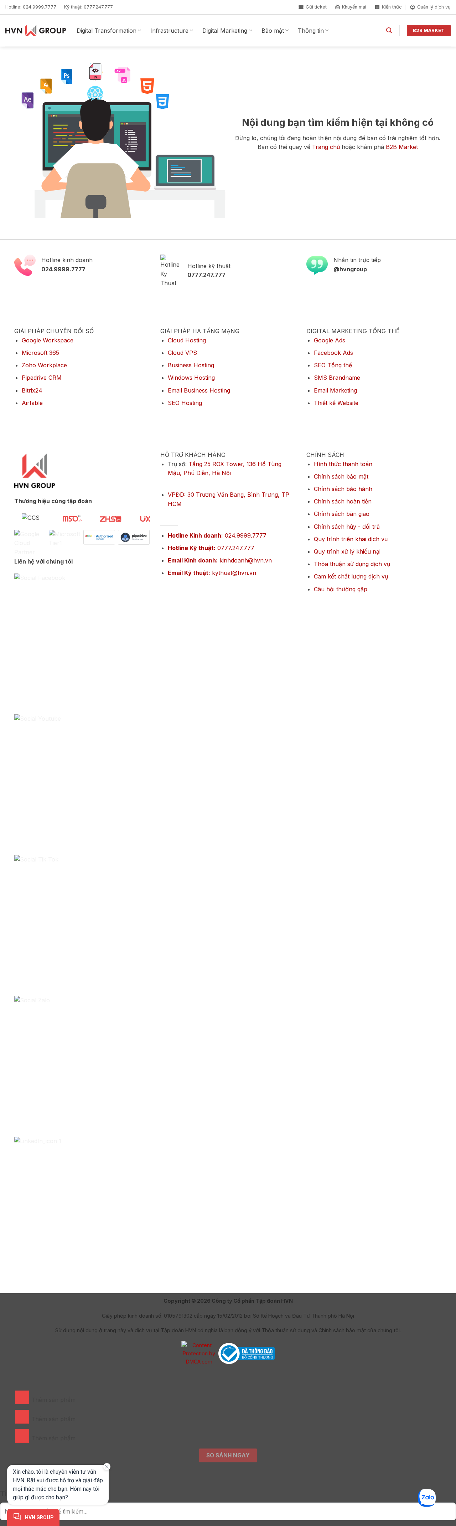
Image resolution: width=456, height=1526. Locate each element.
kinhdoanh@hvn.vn (220, 560)
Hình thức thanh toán (343, 464)
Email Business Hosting (199, 390)
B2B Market (402, 146)
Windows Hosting (191, 377)
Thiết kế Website (336, 402)
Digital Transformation (106, 30)
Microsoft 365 (40, 352)
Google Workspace (47, 340)
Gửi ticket (316, 7)
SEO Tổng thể (333, 365)
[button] (389, 30)
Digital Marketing (224, 30)
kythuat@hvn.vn (212, 572)
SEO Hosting (185, 402)
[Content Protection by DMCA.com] (199, 1353)
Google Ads (329, 340)
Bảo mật (272, 30)
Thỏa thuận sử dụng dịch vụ (352, 563)
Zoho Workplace (44, 365)
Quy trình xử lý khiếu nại (347, 551)
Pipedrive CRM (42, 377)
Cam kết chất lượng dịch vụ (351, 576)
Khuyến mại (354, 7)
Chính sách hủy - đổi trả (347, 526)
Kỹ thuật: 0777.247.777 (88, 7)
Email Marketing (335, 390)
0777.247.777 (211, 547)
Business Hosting (191, 365)
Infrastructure (169, 30)
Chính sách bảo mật (341, 476)
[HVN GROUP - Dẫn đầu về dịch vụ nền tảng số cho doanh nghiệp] (35, 30)
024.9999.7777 (217, 535)
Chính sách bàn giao (341, 513)
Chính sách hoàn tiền (343, 501)
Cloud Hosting (187, 340)
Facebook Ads (333, 352)
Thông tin (311, 30)
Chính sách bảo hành (343, 488)
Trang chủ (326, 146)
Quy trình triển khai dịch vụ (351, 539)
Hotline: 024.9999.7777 (30, 7)
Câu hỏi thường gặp (340, 589)
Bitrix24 (32, 390)
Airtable (32, 402)
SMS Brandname (337, 377)
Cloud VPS (182, 352)
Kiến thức (392, 7)
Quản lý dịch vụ (434, 7)
